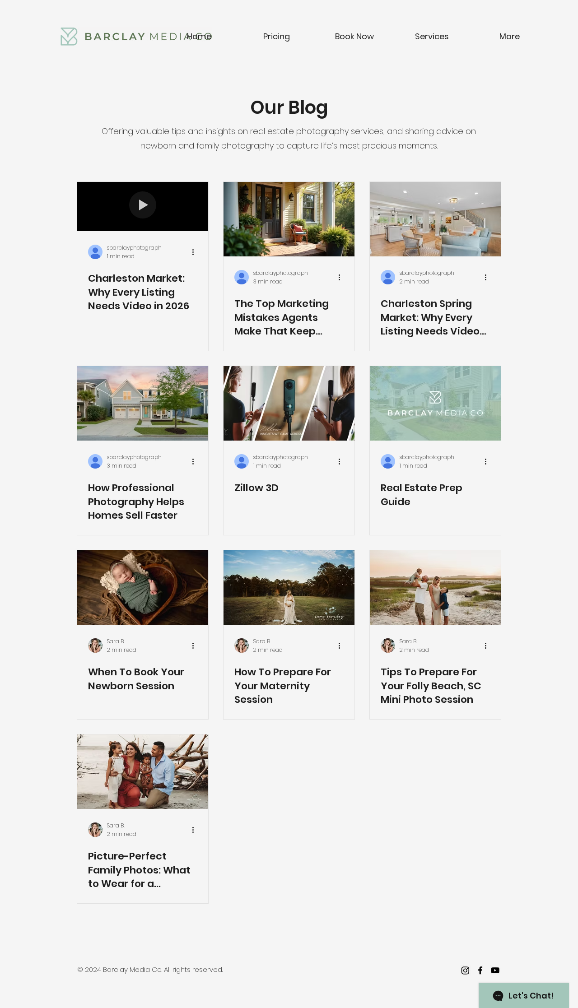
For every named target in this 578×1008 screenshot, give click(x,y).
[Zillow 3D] (289, 403)
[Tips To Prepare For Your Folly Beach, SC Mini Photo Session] (435, 587)
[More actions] (196, 251)
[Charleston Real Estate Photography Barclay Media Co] (142, 403)
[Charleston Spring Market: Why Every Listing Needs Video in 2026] (435, 219)
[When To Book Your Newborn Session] (142, 587)
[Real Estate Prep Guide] (435, 403)
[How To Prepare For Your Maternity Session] (289, 587)
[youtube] (495, 970)
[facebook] (480, 970)
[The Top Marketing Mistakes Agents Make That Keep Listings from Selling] (289, 219)
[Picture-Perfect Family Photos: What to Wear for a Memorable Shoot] (142, 771)
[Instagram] (465, 970)
